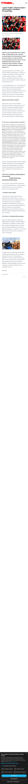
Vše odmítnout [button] (13, 778)
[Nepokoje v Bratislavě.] (11, 243)
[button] (14, 763)
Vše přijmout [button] (14, 775)
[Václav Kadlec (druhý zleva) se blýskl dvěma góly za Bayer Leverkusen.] (11, 44)
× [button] (26, 753)
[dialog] (14, 768)
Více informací (13, 761)
